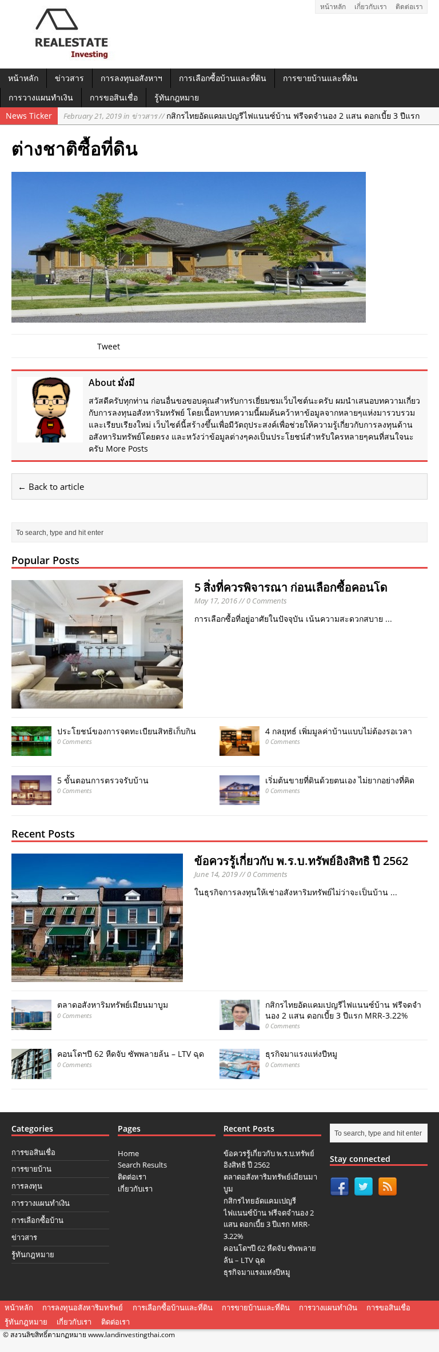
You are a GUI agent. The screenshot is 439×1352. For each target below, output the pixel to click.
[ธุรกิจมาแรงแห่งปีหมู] (240, 1072)
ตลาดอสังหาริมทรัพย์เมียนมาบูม (112, 1004)
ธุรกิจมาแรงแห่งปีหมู (301, 1053)
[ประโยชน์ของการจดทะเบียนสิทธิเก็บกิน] (31, 749)
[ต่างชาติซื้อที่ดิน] (188, 315)
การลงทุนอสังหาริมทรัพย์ (82, 1307)
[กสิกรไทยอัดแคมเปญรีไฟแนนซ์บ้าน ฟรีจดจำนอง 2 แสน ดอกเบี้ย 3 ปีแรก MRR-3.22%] (240, 1022)
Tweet (108, 346)
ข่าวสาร (69, 78)
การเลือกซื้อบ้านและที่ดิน (222, 78)
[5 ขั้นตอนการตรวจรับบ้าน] (31, 798)
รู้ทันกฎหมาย (176, 97)
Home (128, 1153)
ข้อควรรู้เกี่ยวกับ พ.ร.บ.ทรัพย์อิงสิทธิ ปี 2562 (301, 860)
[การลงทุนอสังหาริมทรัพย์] (67, 56)
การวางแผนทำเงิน (41, 97)
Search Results (142, 1165)
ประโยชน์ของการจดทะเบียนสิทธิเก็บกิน (126, 731)
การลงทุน (26, 1186)
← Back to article (51, 486)
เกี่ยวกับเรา (370, 6)
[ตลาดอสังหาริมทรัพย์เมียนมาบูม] (31, 1022)
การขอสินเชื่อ (114, 97)
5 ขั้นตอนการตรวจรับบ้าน (103, 780)
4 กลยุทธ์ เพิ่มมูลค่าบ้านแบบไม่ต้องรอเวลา (338, 731)
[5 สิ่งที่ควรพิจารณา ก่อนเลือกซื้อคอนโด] (97, 702)
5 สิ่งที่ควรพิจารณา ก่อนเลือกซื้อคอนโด (291, 587)
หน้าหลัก (333, 6)
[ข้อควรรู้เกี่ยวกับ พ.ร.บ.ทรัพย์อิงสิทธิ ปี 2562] (97, 975)
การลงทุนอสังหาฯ (131, 78)
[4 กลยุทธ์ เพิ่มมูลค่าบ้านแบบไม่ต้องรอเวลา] (240, 749)
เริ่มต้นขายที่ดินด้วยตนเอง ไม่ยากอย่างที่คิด (339, 780)
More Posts (127, 448)
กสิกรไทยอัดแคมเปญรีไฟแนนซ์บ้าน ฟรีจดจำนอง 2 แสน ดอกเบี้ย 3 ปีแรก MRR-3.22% (343, 1009)
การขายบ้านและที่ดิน (320, 78)
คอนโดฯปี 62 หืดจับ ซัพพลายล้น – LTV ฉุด (130, 1053)
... (388, 618)
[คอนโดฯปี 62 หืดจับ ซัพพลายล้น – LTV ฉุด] (31, 1072)
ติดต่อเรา (409, 6)
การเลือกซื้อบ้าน (37, 1220)
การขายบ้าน (31, 1169)
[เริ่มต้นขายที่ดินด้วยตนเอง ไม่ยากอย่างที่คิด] (240, 798)
